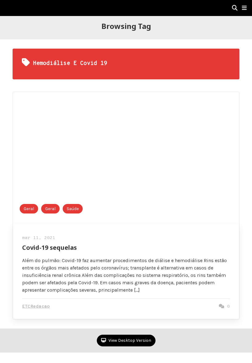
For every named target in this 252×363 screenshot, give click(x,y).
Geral (29, 208)
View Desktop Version (129, 340)
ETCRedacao (36, 306)
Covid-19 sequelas (49, 247)
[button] (244, 8)
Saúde (73, 208)
